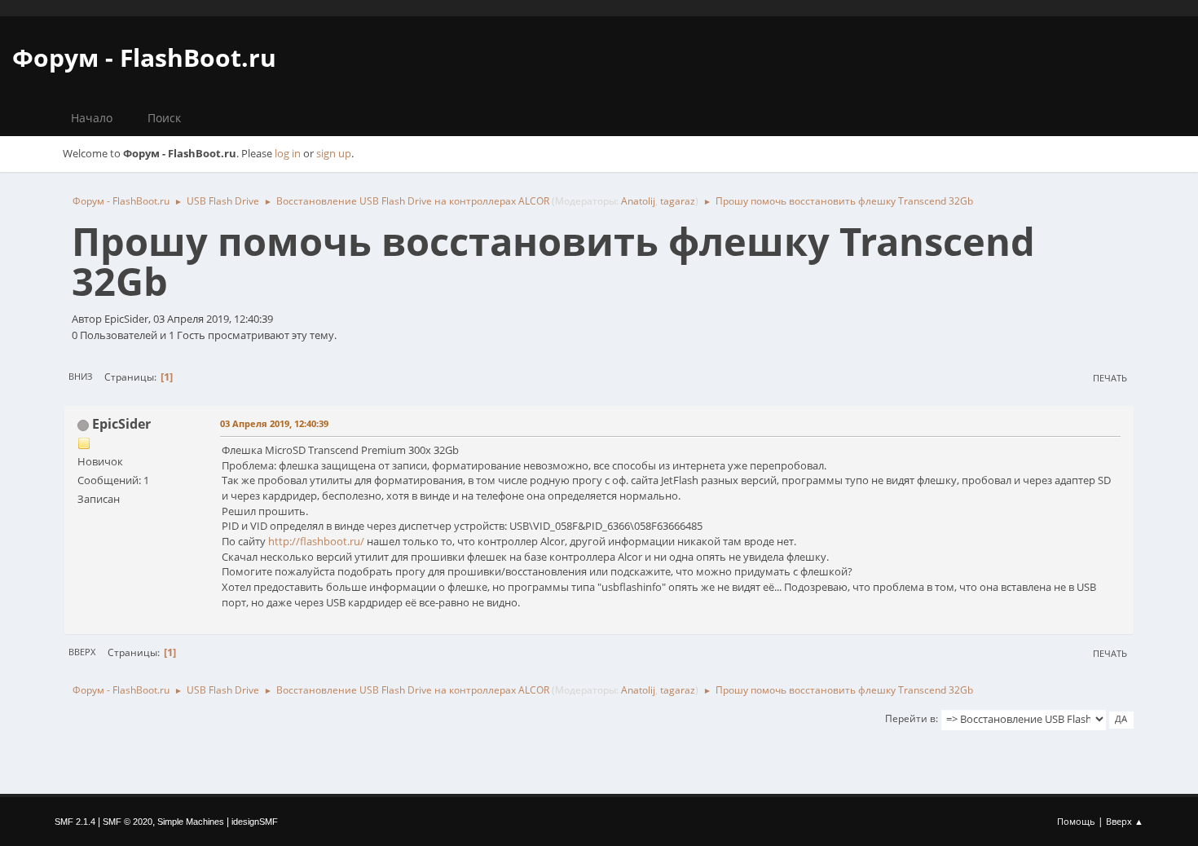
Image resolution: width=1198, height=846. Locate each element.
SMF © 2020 (127, 821)
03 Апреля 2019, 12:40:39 (274, 423)
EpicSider (121, 424)
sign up (333, 153)
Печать (1110, 378)
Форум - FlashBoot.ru (144, 57)
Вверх (81, 652)
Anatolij (638, 201)
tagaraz (677, 201)
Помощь (1076, 821)
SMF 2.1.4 (75, 821)
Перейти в (910, 718)
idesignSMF (254, 821)
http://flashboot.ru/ (316, 541)
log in (288, 153)
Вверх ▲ (1124, 821)
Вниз (80, 376)
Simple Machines (190, 821)
